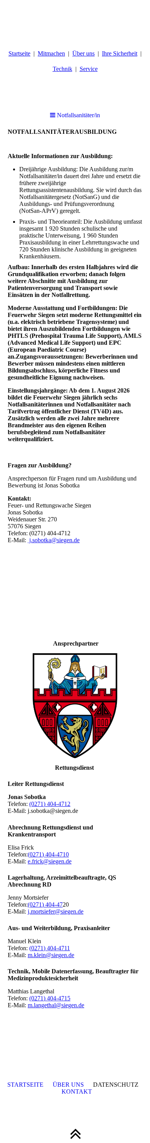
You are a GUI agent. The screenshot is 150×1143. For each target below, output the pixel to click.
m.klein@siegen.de (51, 955)
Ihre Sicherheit (119, 53)
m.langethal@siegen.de (56, 1005)
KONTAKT (77, 1091)
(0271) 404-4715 (49, 998)
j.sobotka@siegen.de (54, 540)
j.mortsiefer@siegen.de (55, 911)
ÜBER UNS (68, 1084)
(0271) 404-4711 (49, 948)
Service (89, 69)
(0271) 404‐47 (45, 904)
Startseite (19, 53)
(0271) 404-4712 (49, 804)
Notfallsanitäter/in (77, 115)
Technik (62, 69)
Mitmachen (51, 53)
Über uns (83, 53)
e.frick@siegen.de (50, 861)
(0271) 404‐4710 (48, 854)
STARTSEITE (25, 1084)
